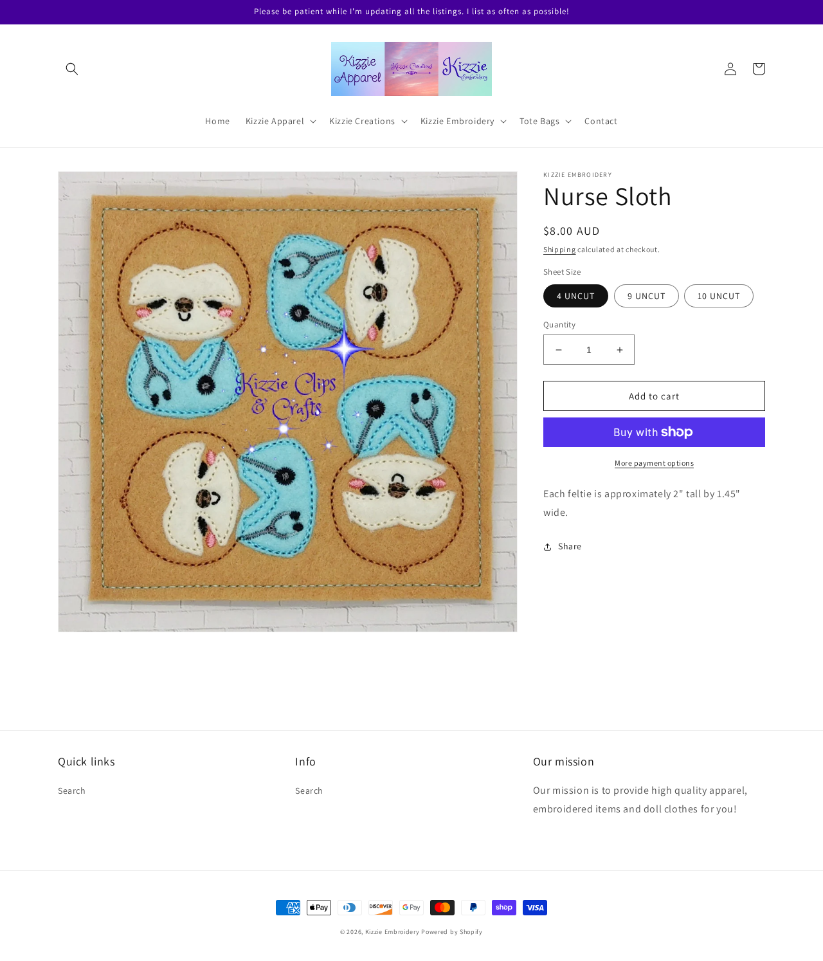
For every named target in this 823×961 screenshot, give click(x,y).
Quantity (559, 324)
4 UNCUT (576, 296)
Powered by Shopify (452, 932)
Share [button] (570, 546)
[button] (72, 69)
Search (72, 790)
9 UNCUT (646, 296)
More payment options (654, 463)
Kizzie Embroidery (392, 932)
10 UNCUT (719, 296)
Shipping (559, 249)
